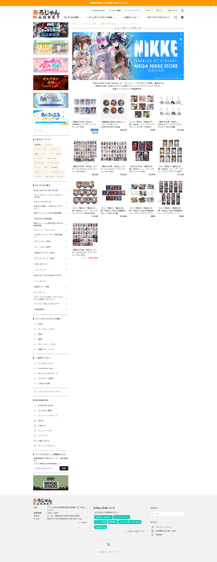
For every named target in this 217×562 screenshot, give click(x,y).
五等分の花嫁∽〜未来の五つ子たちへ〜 (48, 207)
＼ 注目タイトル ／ (130, 17)
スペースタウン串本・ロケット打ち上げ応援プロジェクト (48, 298)
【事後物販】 (39, 309)
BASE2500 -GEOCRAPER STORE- (48, 275)
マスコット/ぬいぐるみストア (47, 304)
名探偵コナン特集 (41, 287)
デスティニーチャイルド (44, 230)
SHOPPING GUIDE (98, 10)
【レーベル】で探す (42, 247)
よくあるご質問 (115, 10)
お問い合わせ (172, 10)
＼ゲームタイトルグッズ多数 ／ (100, 17)
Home (74, 24)
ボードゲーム (39, 292)
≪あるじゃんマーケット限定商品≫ (48, 236)
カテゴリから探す (71, 17)
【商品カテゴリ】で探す (44, 253)
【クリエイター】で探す (44, 258)
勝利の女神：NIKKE (108, 24)
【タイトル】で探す (42, 241)
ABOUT (148, 10)
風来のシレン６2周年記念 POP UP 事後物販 (48, 224)
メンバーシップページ (133, 10)
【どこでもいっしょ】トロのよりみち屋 (48, 196)
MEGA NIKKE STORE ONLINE (46, 190)
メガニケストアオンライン (158, 17)
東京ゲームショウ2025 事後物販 (48, 213)
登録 (64, 468)
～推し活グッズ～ (41, 264)
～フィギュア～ (40, 281)
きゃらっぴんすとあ (42, 202)
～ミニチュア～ (40, 270)
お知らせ (159, 10)
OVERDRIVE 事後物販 (43, 219)
